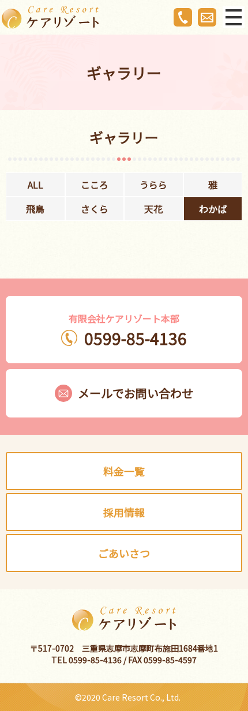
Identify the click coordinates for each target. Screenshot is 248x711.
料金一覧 (124, 471)
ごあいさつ (124, 553)
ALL (35, 184)
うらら (153, 184)
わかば (213, 209)
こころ (94, 184)
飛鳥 (35, 209)
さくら (94, 209)
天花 (153, 209)
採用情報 (124, 512)
